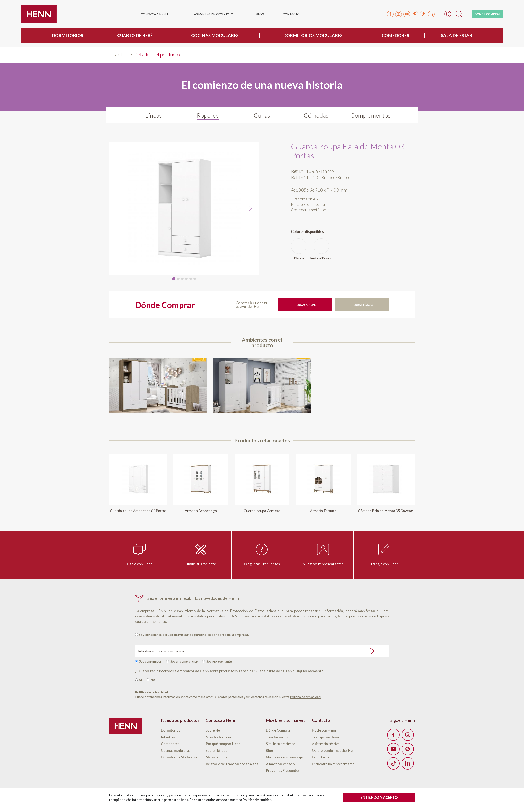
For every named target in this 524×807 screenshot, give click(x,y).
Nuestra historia (218, 737)
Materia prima (216, 757)
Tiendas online (305, 304)
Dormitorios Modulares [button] (312, 35)
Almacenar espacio (280, 764)
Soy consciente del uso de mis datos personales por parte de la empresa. (194, 635)
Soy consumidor (150, 661)
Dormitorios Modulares (179, 757)
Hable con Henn (139, 564)
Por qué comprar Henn (223, 744)
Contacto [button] (291, 14)
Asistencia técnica (326, 744)
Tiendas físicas (362, 304)
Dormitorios (170, 731)
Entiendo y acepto (379, 797)
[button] (459, 13)
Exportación (321, 757)
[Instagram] (398, 14)
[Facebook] (390, 14)
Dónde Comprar (278, 731)
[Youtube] (406, 14)
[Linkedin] (431, 14)
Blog (260, 14)
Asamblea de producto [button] (213, 14)
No (153, 680)
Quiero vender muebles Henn (334, 751)
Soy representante (219, 661)
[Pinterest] (415, 14)
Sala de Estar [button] (456, 35)
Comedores (170, 744)
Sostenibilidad (216, 751)
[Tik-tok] (423, 14)
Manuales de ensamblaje (284, 757)
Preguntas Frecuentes (262, 564)
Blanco (299, 258)
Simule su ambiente (200, 564)
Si (140, 680)
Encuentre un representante (333, 764)
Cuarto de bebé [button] (135, 35)
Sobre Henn (215, 731)
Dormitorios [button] (67, 35)
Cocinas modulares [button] (214, 35)
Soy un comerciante (184, 661)
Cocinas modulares (175, 751)
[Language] (447, 13)
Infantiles (119, 54)
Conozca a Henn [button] (154, 14)
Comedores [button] (395, 35)
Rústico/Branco (321, 258)
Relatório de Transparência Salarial (232, 764)
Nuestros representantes (323, 564)
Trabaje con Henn (384, 564)
